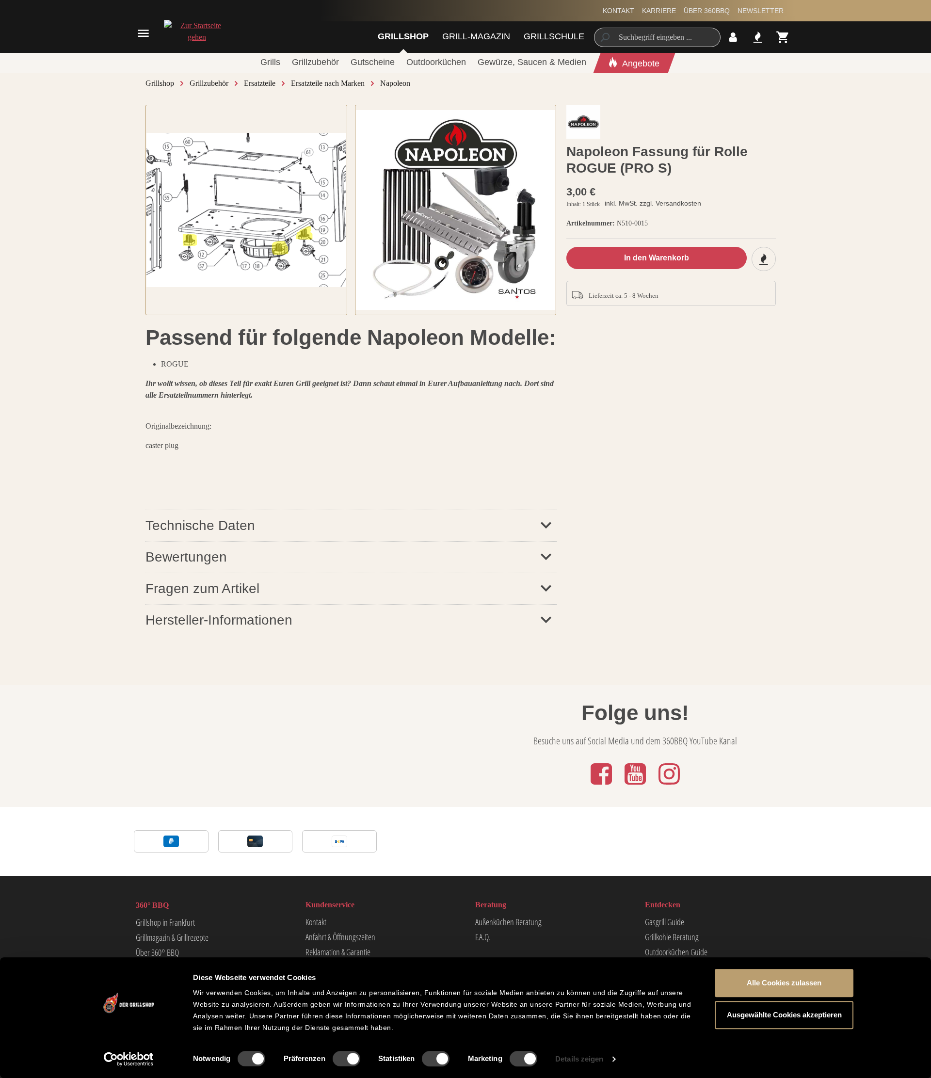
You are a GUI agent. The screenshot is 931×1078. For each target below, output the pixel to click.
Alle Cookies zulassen (784, 983)
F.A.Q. (482, 937)
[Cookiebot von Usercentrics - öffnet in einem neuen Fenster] (128, 1059)
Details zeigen (579, 1059)
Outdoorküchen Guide (676, 952)
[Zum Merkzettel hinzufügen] (764, 259)
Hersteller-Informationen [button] (218, 619)
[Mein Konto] (733, 37)
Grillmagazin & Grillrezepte (172, 937)
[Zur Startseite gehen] (196, 31)
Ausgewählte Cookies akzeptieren (784, 1015)
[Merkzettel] (757, 37)
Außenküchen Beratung (508, 922)
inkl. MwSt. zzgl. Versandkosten (653, 203)
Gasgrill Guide (664, 922)
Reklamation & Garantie (337, 952)
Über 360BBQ (707, 11)
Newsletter (761, 11)
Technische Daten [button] (200, 525)
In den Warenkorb (656, 258)
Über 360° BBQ (157, 952)
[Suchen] (604, 37)
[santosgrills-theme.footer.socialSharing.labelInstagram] (669, 785)
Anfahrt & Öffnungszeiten (340, 937)
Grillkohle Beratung (672, 937)
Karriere (659, 11)
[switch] (346, 1058)
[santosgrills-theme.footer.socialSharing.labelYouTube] (636, 785)
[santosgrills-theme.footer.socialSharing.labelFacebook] (602, 785)
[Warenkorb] (782, 37)
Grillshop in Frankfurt (165, 922)
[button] (351, 557)
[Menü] (143, 33)
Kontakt (618, 11)
